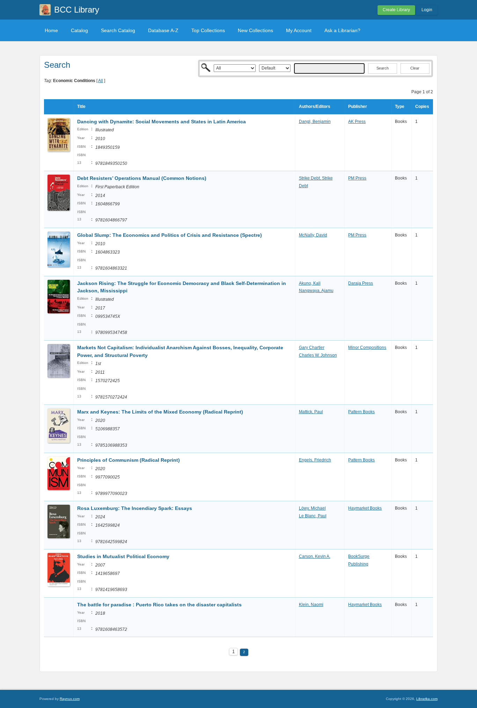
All (100, 80)
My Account (298, 30)
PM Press (357, 178)
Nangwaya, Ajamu (316, 290)
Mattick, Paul (311, 411)
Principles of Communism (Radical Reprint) (128, 460)
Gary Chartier (311, 347)
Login (426, 9)
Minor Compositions (367, 347)
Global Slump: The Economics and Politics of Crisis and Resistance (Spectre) (169, 235)
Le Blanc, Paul (312, 515)
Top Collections (208, 30)
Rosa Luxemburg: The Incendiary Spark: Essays (134, 508)
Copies (422, 106)
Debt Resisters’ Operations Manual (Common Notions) (141, 178)
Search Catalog (118, 30)
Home (51, 30)
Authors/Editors (314, 106)
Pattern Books (361, 411)
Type (399, 106)
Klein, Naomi (311, 604)
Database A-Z (163, 30)
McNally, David (313, 235)
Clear (414, 68)
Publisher (357, 106)
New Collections (255, 30)
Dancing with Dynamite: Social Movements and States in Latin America (161, 121)
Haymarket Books (365, 508)
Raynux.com (70, 699)
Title (81, 106)
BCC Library (76, 9)
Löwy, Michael (312, 508)
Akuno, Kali (310, 283)
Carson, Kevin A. (314, 556)
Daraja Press (360, 283)
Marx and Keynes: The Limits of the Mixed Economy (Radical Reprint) (160, 412)
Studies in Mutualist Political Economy (123, 556)
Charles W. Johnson (318, 355)
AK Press (357, 121)
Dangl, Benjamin (315, 121)
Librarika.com (427, 699)
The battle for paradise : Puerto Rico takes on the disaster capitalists (159, 604)
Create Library (396, 9)
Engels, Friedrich (315, 460)
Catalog (79, 30)
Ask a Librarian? (342, 30)
